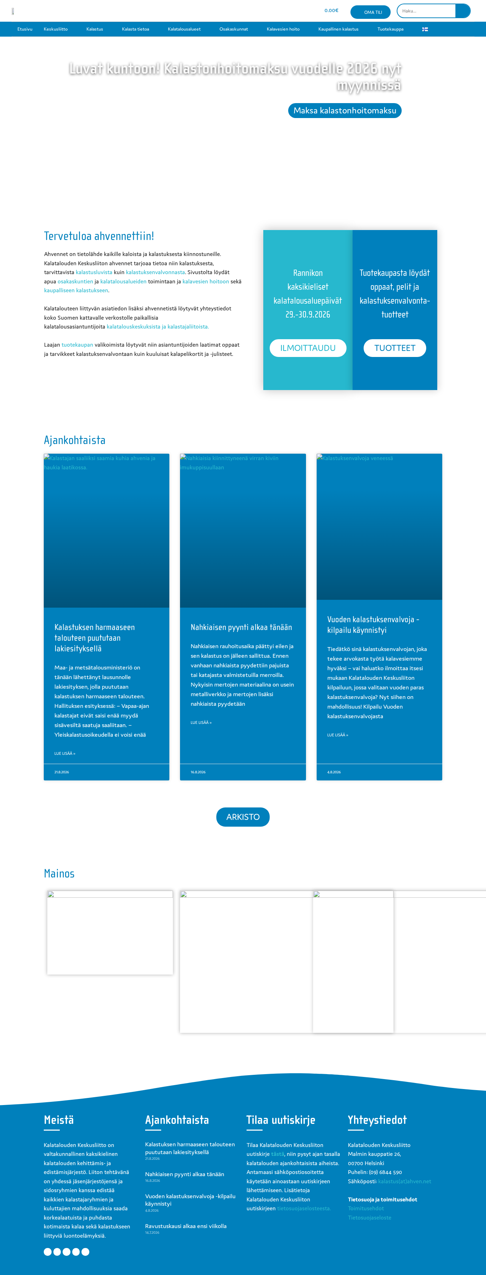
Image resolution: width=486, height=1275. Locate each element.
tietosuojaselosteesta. (304, 1208)
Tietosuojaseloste (369, 1217)
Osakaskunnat (234, 29)
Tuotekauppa (390, 29)
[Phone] (306, 10)
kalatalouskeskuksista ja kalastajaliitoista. (158, 326)
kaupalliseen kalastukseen (76, 290)
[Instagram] (269, 10)
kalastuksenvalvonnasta (155, 272)
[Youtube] (281, 10)
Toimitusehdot (366, 1208)
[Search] (462, 10)
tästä (277, 1153)
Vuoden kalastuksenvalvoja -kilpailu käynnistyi (190, 1200)
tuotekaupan (77, 344)
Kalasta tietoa (135, 29)
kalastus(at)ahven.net (404, 1181)
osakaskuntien (75, 281)
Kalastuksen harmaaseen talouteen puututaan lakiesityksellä (94, 637)
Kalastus (94, 29)
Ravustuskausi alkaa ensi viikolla (186, 1226)
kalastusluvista (94, 272)
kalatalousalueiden (123, 281)
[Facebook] (256, 10)
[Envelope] (294, 10)
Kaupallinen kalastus (338, 29)
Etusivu (24, 29)
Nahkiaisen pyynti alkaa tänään (241, 627)
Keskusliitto (56, 29)
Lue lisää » (64, 753)
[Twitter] (57, 1252)
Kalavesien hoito (283, 29)
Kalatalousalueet (184, 29)
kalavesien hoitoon (206, 281)
